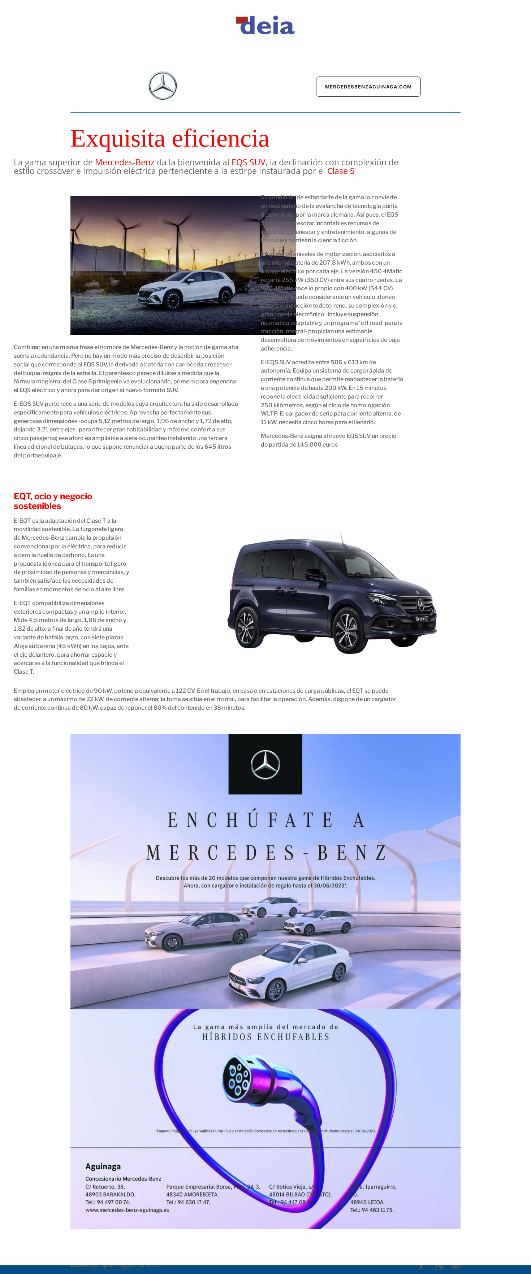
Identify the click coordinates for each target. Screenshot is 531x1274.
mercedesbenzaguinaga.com (368, 87)
